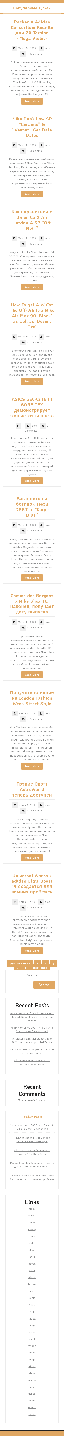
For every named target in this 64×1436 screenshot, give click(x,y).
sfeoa (32, 1373)
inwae (32, 1332)
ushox (32, 1393)
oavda (32, 1263)
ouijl (32, 1311)
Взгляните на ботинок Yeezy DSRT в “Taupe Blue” (32, 507)
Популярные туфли (32, 8)
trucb (32, 1236)
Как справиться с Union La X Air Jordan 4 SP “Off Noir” (32, 220)
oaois (32, 1400)
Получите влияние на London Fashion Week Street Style (32, 697)
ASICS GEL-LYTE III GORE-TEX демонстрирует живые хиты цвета (32, 407)
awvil (32, 1339)
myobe (32, 1346)
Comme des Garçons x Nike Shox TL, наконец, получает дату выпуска (32, 604)
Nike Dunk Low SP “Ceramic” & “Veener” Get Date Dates (32, 127)
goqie (32, 1318)
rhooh (32, 1387)
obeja (32, 1359)
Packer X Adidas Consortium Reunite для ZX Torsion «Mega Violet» (32, 30)
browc (32, 1284)
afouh (32, 1366)
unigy (32, 1325)
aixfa (32, 1270)
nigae (32, 1352)
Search (32, 975)
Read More (32, 101)
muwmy (32, 1229)
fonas (32, 1222)
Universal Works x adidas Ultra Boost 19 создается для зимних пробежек (32, 883)
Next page (40, 967)
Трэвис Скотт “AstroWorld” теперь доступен (32, 789)
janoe (32, 1256)
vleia (32, 1304)
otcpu (32, 1209)
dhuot (32, 1250)
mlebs (32, 1380)
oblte (32, 1243)
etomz (32, 1407)
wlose (32, 1277)
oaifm (32, 1414)
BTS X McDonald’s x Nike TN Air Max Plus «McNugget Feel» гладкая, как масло (32, 1017)
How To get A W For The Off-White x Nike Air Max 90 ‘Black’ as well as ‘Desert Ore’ (32, 315)
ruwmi (32, 1215)
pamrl (32, 1291)
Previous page (20, 963)
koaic (32, 1298)
